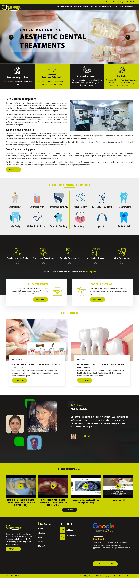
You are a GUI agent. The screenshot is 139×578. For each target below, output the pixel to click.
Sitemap (41, 542)
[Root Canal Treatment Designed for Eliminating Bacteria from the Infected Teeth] (37, 340)
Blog (121, 2)
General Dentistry (71, 6)
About (115, 2)
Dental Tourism (118, 6)
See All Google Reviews (105, 564)
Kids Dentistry (107, 6)
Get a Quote (90, 271)
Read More (13, 169)
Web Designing (101, 576)
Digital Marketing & (113, 576)
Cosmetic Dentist (95, 6)
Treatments (60, 6)
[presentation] (11, 37)
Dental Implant (83, 6)
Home (108, 2)
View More (69, 510)
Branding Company (126, 576)
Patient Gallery (131, 2)
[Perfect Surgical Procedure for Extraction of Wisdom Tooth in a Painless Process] (102, 340)
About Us (41, 533)
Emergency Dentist (131, 6)
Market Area (42, 546)
